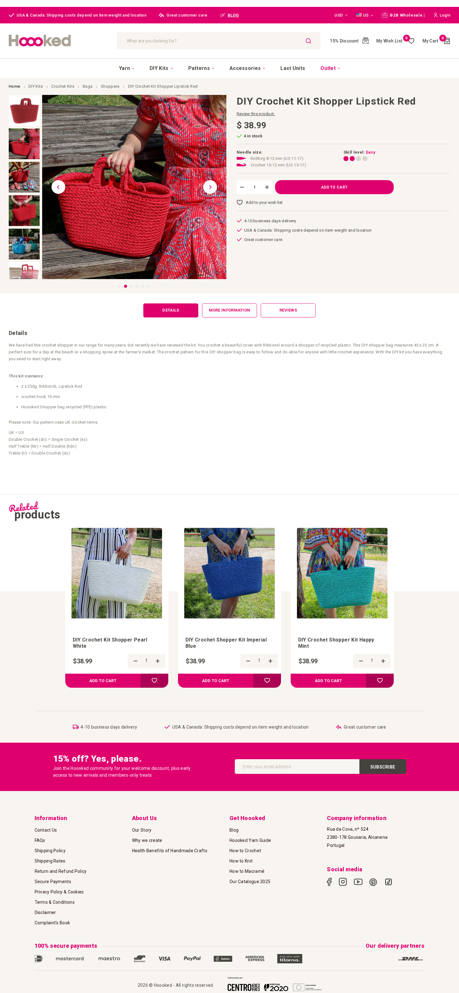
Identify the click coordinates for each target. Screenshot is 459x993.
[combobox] (218, 40)
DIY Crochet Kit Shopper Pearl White (110, 643)
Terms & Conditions (55, 902)
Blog (234, 830)
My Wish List (392, 40)
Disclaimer (45, 912)
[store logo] (60, 41)
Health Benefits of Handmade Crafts (169, 850)
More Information (229, 310)
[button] (341, 15)
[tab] (170, 310)
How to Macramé (247, 871)
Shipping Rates (50, 860)
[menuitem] (126, 68)
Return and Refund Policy (61, 871)
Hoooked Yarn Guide (250, 840)
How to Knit (241, 860)
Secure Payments (53, 881)
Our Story (142, 830)
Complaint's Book (52, 922)
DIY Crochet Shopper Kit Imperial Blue (226, 643)
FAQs (40, 840)
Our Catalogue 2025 (250, 881)
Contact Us (46, 830)
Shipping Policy (50, 850)
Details (170, 310)
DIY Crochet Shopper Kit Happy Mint (336, 643)
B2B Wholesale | (407, 15)
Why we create (147, 840)
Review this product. (256, 113)
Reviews (288, 310)
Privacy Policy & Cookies (59, 891)
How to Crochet (245, 850)
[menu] (229, 68)
